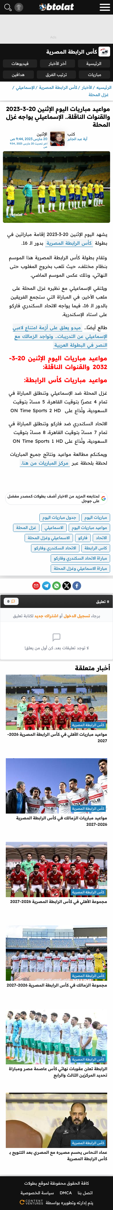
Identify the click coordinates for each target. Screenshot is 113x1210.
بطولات (30, 1183)
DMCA (66, 1192)
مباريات (94, 74)
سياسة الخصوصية (37, 1192)
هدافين (18, 74)
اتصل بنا (85, 1192)
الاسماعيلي (54, 527)
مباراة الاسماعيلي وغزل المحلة (80, 568)
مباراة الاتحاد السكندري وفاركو (80, 558)
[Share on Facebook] (76, 585)
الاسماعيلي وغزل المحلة (49, 537)
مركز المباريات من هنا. (44, 463)
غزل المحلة (26, 527)
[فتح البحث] (8, 7)
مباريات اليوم (96, 517)
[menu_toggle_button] (105, 7)
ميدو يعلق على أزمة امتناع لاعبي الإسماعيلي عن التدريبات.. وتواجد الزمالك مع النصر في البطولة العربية (60, 336)
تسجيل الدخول (77, 615)
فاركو (83, 537)
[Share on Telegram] (46, 585)
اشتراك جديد (46, 615)
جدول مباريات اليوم (59, 517)
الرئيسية (93, 63)
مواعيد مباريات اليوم (89, 527)
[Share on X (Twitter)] (66, 585)
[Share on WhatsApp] (56, 585)
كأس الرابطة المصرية (69, 243)
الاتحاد (101, 537)
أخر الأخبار (57, 63)
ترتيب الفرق (56, 74)
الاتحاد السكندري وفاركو (55, 548)
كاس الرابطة (96, 548)
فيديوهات (20, 63)
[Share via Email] (36, 585)
